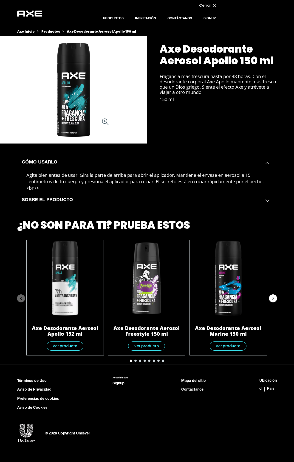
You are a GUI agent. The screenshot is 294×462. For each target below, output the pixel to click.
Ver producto (65, 346)
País (270, 389)
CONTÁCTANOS (179, 18)
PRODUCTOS (113, 18)
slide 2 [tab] (135, 361)
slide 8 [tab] (163, 361)
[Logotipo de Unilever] (26, 442)
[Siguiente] (273, 298)
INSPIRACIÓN (145, 18)
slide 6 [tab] (154, 361)
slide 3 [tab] (140, 361)
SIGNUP (210, 18)
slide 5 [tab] (149, 361)
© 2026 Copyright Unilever (67, 434)
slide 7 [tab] (158, 361)
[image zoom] (105, 122)
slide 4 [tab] (145, 361)
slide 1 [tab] (131, 361)
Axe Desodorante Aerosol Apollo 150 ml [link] (101, 31)
